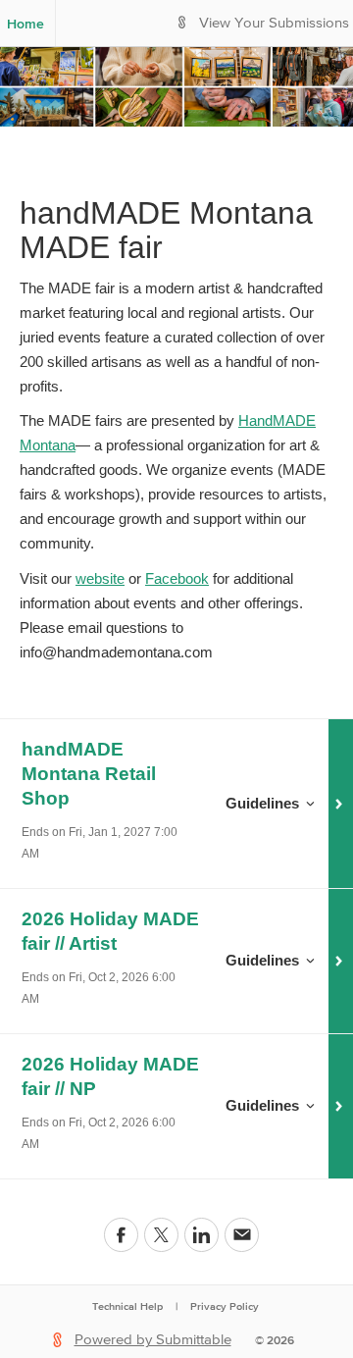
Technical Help (127, 1306)
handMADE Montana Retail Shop (89, 774)
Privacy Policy (224, 1306)
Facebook (177, 578)
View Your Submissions (274, 23)
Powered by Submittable (153, 1339)
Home (25, 23)
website (100, 578)
